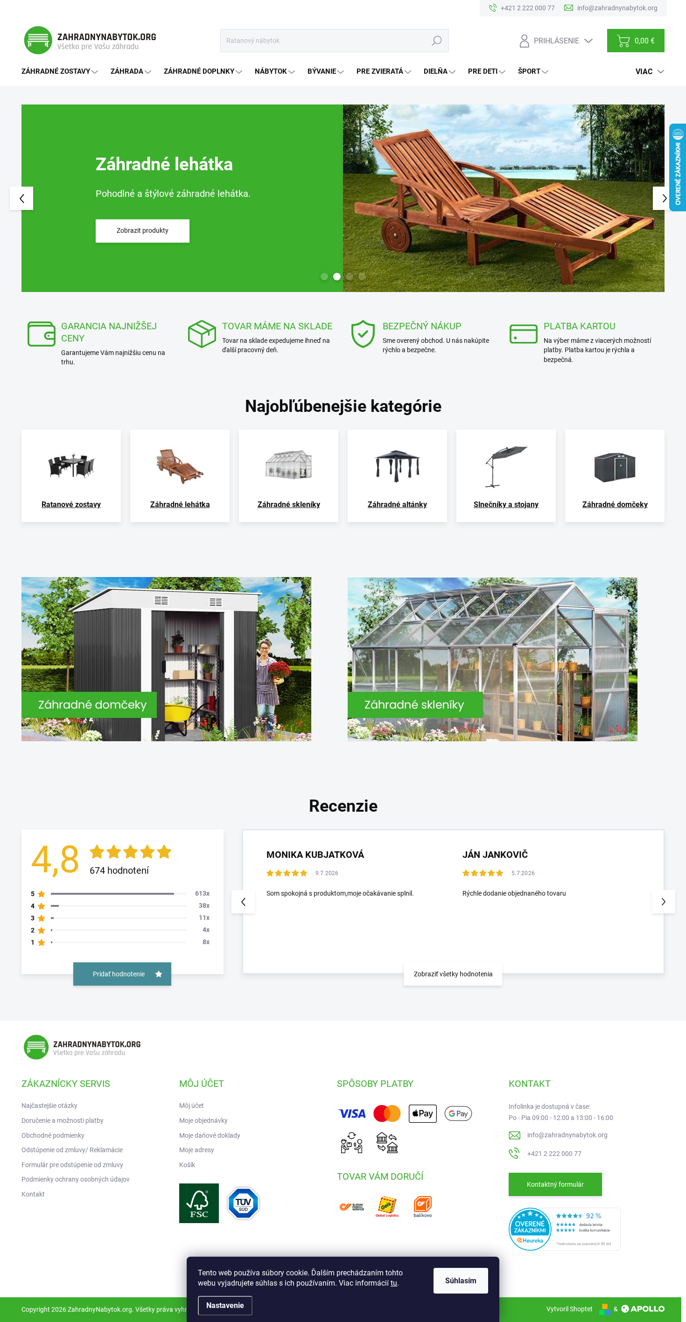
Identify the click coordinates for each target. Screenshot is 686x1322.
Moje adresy (196, 1150)
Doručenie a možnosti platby (62, 1120)
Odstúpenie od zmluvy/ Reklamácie (72, 1150)
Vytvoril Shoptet (569, 1309)
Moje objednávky (203, 1120)
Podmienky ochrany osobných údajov (75, 1179)
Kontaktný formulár (555, 1184)
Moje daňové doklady (209, 1135)
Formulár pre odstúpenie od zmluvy (72, 1165)
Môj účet (191, 1105)
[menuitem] (60, 71)
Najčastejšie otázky (49, 1105)
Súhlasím (460, 1280)
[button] (38, 198)
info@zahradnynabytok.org (567, 1135)
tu (394, 1283)
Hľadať (437, 40)
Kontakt (33, 1194)
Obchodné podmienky (52, 1135)
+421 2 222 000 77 (554, 1153)
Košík (187, 1165)
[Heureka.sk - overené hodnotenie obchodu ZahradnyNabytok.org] (565, 1228)
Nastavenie (225, 1305)
